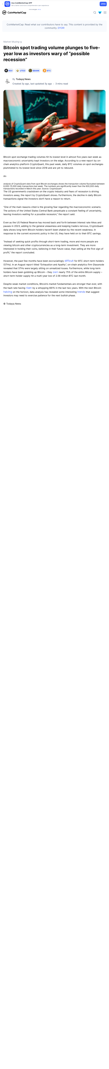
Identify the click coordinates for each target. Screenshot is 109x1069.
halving (7, 291)
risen (28, 287)
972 (39, 13)
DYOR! (61, 27)
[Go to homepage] (14, 12)
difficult (69, 260)
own (55, 272)
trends (81, 291)
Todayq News (23, 79)
